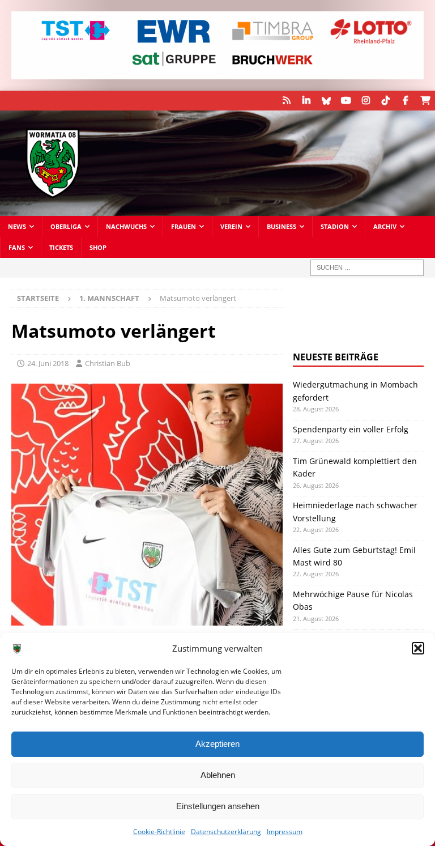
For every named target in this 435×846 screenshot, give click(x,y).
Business (281, 226)
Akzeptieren (217, 744)
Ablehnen (218, 775)
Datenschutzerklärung (226, 831)
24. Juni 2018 (48, 363)
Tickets (61, 247)
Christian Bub (107, 363)
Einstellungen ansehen (217, 806)
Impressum (284, 831)
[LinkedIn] (306, 100)
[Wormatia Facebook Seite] (405, 100)
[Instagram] (366, 100)
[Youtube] (346, 100)
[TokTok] (385, 100)
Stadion (335, 226)
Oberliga (66, 226)
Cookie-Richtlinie (159, 831)
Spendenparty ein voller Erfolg (350, 429)
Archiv (384, 226)
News (17, 226)
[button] (418, 648)
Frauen (183, 226)
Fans (16, 247)
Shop (97, 247)
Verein (231, 226)
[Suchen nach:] (367, 268)
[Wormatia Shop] (425, 100)
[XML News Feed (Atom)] (286, 100)
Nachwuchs (126, 226)
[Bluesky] (326, 100)
